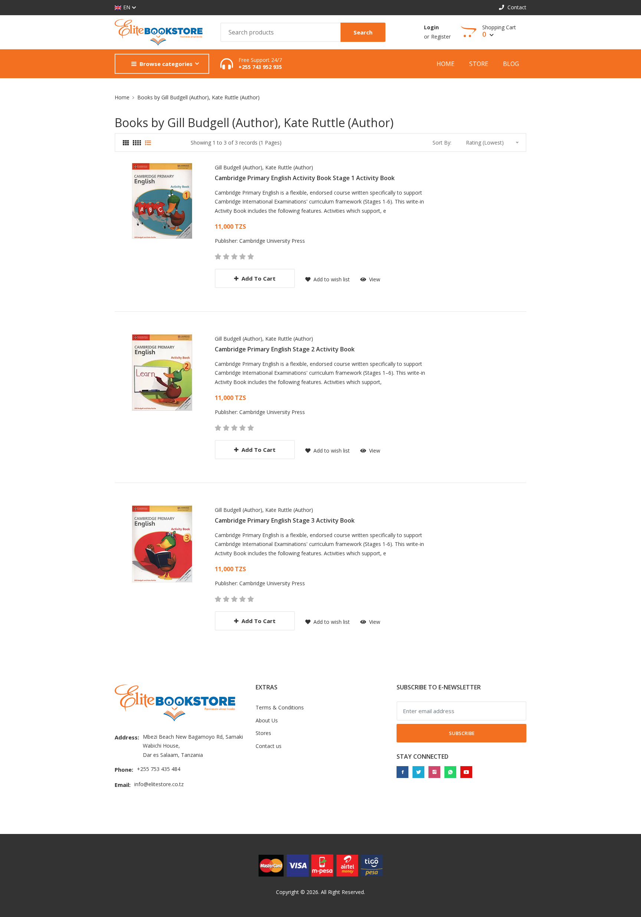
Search (363, 32)
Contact (516, 7)
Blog (511, 64)
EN (126, 7)
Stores (263, 732)
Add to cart (258, 278)
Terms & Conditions (280, 707)
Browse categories (166, 63)
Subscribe (461, 733)
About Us (267, 720)
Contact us (269, 745)
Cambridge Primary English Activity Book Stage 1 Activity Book (305, 178)
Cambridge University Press (272, 240)
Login (431, 27)
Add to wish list (331, 279)
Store (478, 64)
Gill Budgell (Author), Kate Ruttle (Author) (264, 167)
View (374, 279)
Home (445, 64)
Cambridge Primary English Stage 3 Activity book (285, 520)
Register (441, 36)
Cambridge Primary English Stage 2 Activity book (285, 349)
